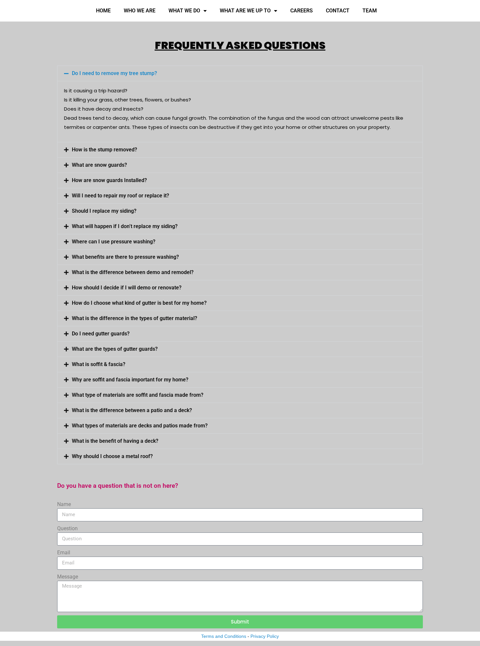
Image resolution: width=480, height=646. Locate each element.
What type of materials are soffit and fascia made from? (137, 395)
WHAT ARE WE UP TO (245, 11)
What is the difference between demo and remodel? (133, 272)
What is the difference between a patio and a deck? (132, 410)
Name (64, 504)
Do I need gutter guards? (101, 334)
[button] (240, 73)
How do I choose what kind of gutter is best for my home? (139, 303)
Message (67, 577)
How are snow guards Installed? (109, 180)
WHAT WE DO (184, 11)
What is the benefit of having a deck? (115, 441)
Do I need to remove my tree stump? (114, 73)
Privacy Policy (264, 636)
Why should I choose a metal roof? (112, 456)
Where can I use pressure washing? (113, 241)
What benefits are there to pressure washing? (125, 257)
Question (67, 528)
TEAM (369, 11)
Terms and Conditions (223, 636)
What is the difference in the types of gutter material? (134, 318)
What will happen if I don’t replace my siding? (125, 226)
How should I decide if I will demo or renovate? (127, 288)
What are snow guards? (99, 165)
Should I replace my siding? (104, 211)
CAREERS (301, 11)
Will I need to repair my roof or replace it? (120, 195)
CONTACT (337, 11)
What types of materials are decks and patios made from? (140, 426)
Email (63, 552)
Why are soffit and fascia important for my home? (130, 380)
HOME (103, 11)
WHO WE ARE (139, 11)
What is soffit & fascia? (98, 364)
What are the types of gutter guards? (115, 349)
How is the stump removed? (104, 149)
